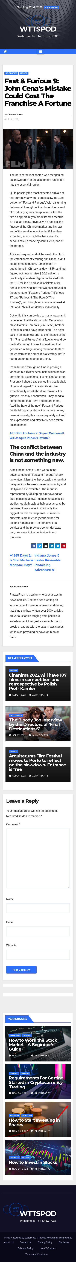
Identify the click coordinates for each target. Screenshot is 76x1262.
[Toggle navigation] (41, 51)
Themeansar (65, 1237)
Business (14, 1115)
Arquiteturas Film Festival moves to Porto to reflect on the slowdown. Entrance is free (37, 762)
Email (9, 922)
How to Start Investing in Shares (34, 1122)
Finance (14, 1073)
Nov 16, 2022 (20, 1055)
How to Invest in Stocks (33, 1162)
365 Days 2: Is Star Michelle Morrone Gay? (21, 560)
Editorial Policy (25, 1248)
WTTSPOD (38, 29)
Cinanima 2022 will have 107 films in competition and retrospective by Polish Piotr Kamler (37, 681)
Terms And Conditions (36, 1254)
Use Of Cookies (47, 1248)
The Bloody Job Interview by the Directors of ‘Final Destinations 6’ (35, 724)
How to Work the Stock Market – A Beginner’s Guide (33, 1045)
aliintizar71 (40, 695)
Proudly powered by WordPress (20, 1237)
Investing (15, 1036)
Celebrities (11, 73)
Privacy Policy (44, 1242)
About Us (9, 1242)
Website (11, 945)
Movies (23, 73)
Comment (13, 824)
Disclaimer (64, 1242)
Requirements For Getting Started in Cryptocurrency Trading (36, 1082)
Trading (27, 1036)
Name (10, 899)
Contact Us (25, 1242)
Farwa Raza (15, 114)
